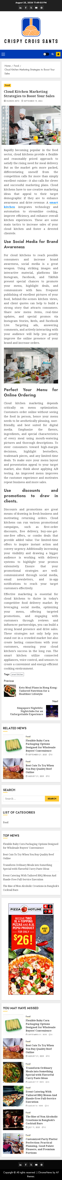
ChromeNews (45, 1172)
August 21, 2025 (36, 776)
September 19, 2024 (33, 101)
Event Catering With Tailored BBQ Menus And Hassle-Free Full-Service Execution (41, 1096)
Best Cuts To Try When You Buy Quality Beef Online (40, 769)
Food (7, 85)
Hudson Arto (12, 101)
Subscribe (58, 54)
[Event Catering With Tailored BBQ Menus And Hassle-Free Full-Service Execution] (13, 1096)
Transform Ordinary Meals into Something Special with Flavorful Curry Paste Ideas (27, 867)
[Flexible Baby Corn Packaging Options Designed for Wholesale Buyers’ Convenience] (13, 745)
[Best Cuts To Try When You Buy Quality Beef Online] (13, 768)
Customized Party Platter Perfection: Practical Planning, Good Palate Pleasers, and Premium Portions (42, 1145)
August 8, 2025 (35, 1106)
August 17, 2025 (35, 1082)
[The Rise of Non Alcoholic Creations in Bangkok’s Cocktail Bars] (13, 1119)
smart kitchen (17, 674)
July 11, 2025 (34, 1127)
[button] (3, 54)
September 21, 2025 (37, 755)
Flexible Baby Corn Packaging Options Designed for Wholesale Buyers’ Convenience (41, 745)
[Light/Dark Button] (46, 54)
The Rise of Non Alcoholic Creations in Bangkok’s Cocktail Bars (42, 1120)
